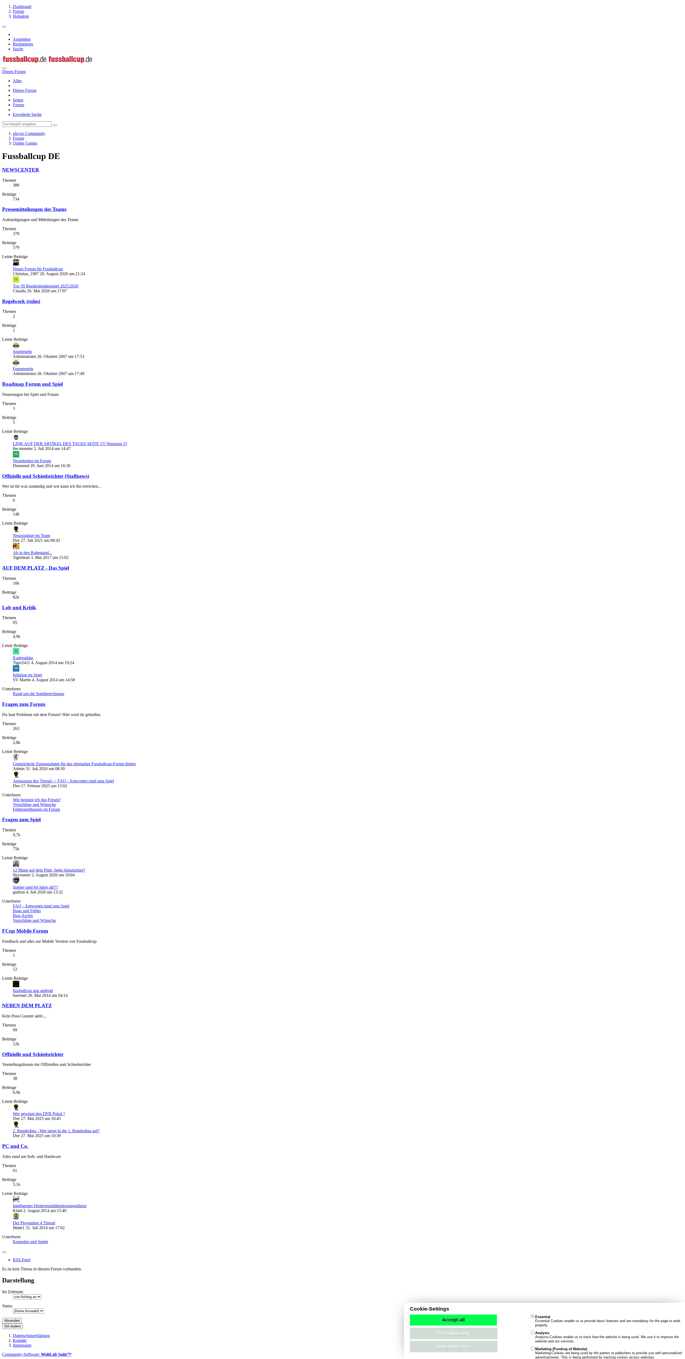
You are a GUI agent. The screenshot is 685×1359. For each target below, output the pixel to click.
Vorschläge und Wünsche (34, 804)
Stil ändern (12, 1326)
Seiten (18, 100)
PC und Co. (15, 1146)
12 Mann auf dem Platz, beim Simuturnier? (49, 870)
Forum (18, 105)
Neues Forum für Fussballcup (38, 269)
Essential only (453, 1333)
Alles (17, 80)
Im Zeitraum (12, 1291)
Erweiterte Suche (27, 114)
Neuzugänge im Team (31, 535)
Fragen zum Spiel (21, 819)
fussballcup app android (33, 990)
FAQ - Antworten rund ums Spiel (41, 906)
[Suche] (4, 68)
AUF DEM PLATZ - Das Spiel (35, 568)
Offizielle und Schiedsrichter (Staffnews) (45, 476)
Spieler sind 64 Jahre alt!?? (35, 887)
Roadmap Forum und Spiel (32, 384)
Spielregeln (22, 351)
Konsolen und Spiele (30, 1241)
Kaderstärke (23, 658)
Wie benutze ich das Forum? (37, 799)
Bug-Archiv (23, 915)
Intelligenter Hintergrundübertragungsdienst (49, 1205)
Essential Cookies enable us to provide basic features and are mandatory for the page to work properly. (607, 1321)
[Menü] (4, 27)
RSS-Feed (21, 1260)
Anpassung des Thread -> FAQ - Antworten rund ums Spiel (63, 781)
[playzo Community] (47, 62)
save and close (453, 1346)
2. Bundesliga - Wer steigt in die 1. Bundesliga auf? (56, 1131)
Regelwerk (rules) (21, 301)
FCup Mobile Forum (25, 931)
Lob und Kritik (19, 607)
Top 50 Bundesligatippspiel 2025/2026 (45, 286)
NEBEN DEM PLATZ (27, 1005)
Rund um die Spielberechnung (38, 693)
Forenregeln (23, 368)
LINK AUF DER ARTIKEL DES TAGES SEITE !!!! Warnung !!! (70, 443)
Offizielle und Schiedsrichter (32, 1054)
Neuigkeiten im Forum (32, 461)
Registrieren (23, 44)
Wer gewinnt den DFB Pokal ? (39, 1113)
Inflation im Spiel (27, 675)
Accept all (453, 1320)
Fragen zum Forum (23, 704)
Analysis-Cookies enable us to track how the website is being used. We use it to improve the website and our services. (607, 1337)
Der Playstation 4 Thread (34, 1223)
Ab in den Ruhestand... (32, 552)
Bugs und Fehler (27, 910)
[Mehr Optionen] (4, 1252)
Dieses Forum (24, 90)
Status (7, 1306)
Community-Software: (36, 1354)
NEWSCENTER (20, 170)
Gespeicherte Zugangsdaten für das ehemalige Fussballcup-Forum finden (74, 764)
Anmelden (22, 39)
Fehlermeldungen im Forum (36, 809)
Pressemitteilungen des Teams (34, 209)
